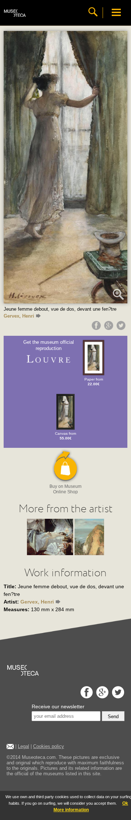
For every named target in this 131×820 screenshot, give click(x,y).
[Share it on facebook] (97, 328)
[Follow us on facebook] (86, 696)
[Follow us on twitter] (117, 696)
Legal (23, 746)
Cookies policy (48, 746)
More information (71, 809)
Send (113, 716)
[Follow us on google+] (101, 696)
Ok (125, 803)
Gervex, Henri (19, 316)
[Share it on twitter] (121, 328)
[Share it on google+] (109, 328)
